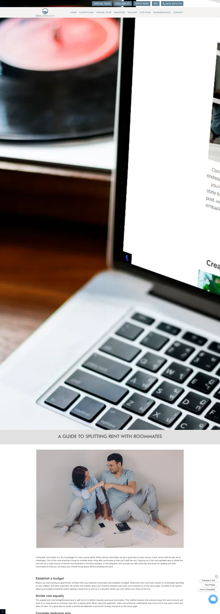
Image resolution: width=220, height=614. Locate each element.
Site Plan (145, 12)
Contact (178, 12)
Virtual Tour (102, 3)
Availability (122, 3)
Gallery (132, 12)
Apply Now (141, 3)
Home (73, 12)
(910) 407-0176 (173, 3)
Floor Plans (86, 12)
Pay (156, 3)
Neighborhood (161, 12)
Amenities (119, 12)
